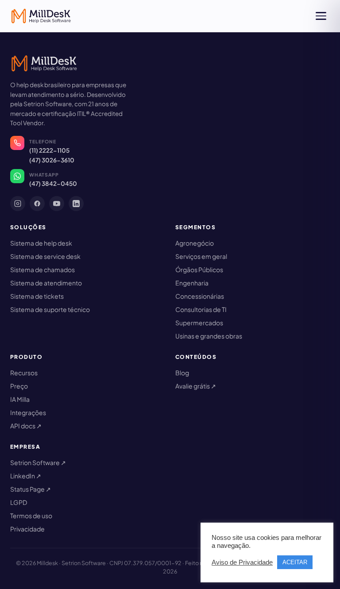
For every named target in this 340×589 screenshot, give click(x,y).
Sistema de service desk (45, 256)
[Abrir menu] (321, 16)
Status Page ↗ (30, 489)
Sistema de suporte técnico (50, 309)
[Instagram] (17, 203)
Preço (19, 386)
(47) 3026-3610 (51, 160)
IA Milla (20, 399)
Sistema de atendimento (46, 283)
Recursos (24, 373)
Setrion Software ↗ (38, 462)
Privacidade (27, 529)
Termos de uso (31, 516)
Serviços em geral (201, 256)
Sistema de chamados (42, 269)
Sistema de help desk (41, 243)
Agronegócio (194, 243)
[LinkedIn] (76, 203)
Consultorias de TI (201, 309)
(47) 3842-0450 (53, 183)
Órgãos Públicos (199, 269)
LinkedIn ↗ (25, 476)
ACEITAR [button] (294, 562)
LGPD (18, 502)
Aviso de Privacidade (242, 562)
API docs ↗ (26, 426)
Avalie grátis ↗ (195, 386)
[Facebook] (37, 203)
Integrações (28, 412)
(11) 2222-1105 (49, 150)
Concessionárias (199, 296)
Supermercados (199, 323)
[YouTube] (56, 203)
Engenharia (192, 283)
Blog (182, 373)
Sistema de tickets (37, 296)
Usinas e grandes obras (208, 336)
